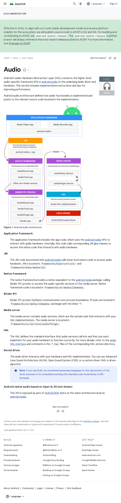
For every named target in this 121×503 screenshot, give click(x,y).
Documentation (15, 13)
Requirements (11, 450)
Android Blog (49, 455)
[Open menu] (5, 4)
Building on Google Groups (56, 470)
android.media (50, 82)
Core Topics (27, 58)
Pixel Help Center (90, 450)
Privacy (60, 488)
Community (28, 488)
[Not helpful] (114, 58)
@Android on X (50, 445)
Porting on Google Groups (56, 475)
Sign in (113, 3)
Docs (15, 58)
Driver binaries (11, 470)
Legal (39, 488)
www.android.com (91, 455)
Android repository (13, 445)
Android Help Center (92, 445)
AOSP (6, 58)
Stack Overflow (89, 465)
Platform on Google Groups (56, 465)
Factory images (11, 465)
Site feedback (74, 488)
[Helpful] (110, 58)
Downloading (10, 455)
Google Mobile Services (93, 460)
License (49, 488)
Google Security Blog (53, 460)
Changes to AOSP (19, 43)
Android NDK (52, 393)
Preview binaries (12, 460)
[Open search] (74, 4)
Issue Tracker (88, 470)
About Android (11, 488)
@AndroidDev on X (52, 450)
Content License (91, 421)
